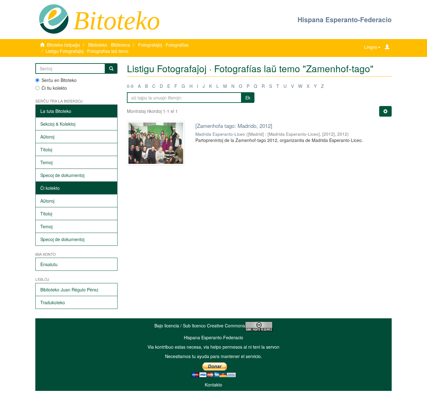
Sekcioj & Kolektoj (57, 124)
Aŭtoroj (47, 137)
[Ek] (111, 68)
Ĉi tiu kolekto (54, 88)
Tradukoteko (52, 302)
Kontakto (213, 384)
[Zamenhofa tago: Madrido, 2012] (233, 125)
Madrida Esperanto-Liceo (220, 134)
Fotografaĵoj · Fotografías (163, 45)
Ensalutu (49, 264)
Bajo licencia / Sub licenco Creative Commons (199, 325)
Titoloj (46, 149)
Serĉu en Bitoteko (59, 80)
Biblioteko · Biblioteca (109, 45)
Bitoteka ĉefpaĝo (63, 45)
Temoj (46, 162)
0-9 (130, 86)
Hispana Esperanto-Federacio (345, 19)
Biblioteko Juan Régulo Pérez (69, 289)
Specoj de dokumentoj (62, 175)
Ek (247, 97)
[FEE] (53, 18)
